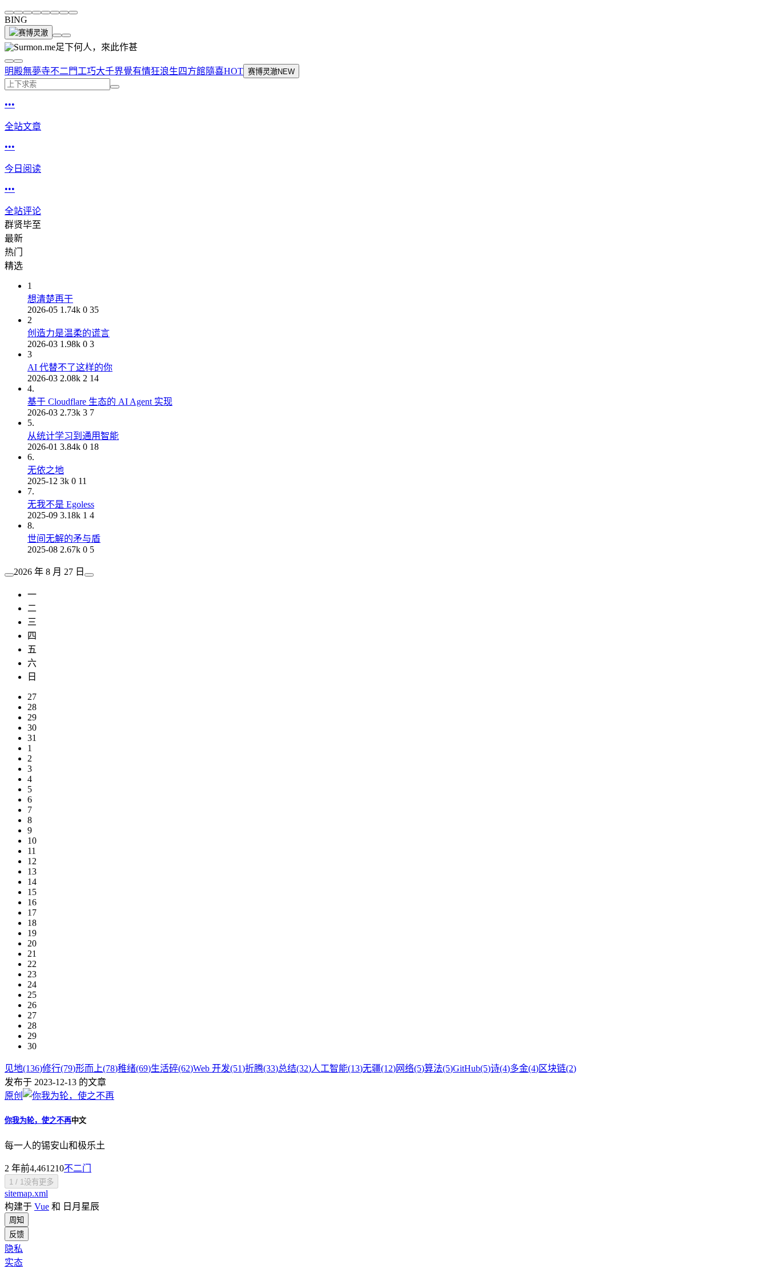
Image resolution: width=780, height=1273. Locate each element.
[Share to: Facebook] (45, 12)
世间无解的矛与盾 (63, 538)
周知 (16, 1220)
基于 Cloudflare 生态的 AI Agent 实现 (99, 401)
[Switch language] (9, 61)
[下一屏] (66, 35)
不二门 (77, 1168)
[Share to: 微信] (9, 12)
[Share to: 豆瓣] (64, 12)
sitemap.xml (26, 1193)
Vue (41, 1206)
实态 (14, 1262)
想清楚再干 (50, 299)
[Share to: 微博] (18, 12)
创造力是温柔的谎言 (68, 333)
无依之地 (45, 470)
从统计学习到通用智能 (73, 436)
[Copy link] (73, 12)
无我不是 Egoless (60, 504)
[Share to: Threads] (36, 12)
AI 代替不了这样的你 (69, 367)
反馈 (16, 1234)
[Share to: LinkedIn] (54, 12)
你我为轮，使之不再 (38, 1120)
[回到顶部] (57, 35)
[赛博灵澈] (29, 32)
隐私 (14, 1249)
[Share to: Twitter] (27, 12)
